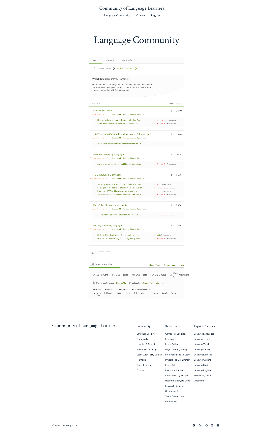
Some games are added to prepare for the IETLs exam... (120, 188)
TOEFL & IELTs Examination (107, 174)
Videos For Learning (146, 349)
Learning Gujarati (202, 359)
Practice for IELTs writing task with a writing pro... (117, 191)
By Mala (157, 235)
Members (110, 60)
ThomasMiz (121, 283)
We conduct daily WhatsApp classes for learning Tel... (120, 144)
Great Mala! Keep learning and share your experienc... (119, 238)
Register (156, 15)
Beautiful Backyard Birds (177, 380)
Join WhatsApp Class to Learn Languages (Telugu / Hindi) (122, 134)
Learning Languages (204, 333)
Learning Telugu (202, 339)
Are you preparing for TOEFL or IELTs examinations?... (119, 184)
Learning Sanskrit (202, 349)
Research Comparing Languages (109, 154)
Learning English (202, 370)
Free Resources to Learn (177, 354)
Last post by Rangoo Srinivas (129, 114)
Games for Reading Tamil (154, 283)
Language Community (117, 15)
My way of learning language (107, 225)
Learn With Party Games (149, 354)
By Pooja (158, 184)
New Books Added (102, 110)
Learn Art (170, 365)
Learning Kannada (203, 354)
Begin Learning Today (176, 349)
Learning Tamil (201, 344)
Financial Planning (174, 386)
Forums (95, 60)
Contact (140, 15)
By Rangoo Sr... (160, 120)
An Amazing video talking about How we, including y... (119, 164)
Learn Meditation (174, 370)
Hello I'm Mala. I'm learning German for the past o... (118, 235)
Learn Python (172, 344)
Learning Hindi (201, 365)
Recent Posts (126, 60)
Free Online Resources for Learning (110, 205)
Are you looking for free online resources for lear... (118, 215)
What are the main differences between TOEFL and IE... (120, 194)
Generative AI (172, 391)
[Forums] (91, 68)
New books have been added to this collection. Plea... (119, 120)
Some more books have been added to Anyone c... (118, 123)
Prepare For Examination (177, 359)
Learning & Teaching (146, 344)
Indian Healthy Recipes (177, 375)
